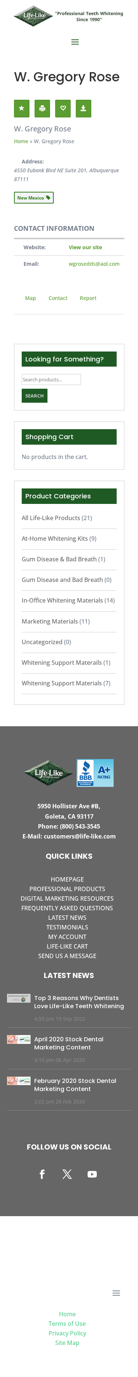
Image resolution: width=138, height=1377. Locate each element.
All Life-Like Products (51, 518)
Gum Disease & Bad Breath (59, 559)
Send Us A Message (67, 956)
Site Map (67, 1343)
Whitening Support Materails (62, 663)
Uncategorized (42, 642)
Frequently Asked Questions (67, 908)
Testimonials (67, 927)
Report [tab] (88, 297)
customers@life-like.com (80, 836)
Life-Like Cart (67, 946)
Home (21, 141)
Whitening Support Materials (62, 683)
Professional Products (67, 889)
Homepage (67, 879)
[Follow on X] (67, 1174)
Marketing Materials (50, 621)
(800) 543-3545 (80, 826)
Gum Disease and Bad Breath (62, 580)
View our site (85, 247)
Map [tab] (30, 297)
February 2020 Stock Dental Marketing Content (75, 1085)
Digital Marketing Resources (67, 898)
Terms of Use (67, 1324)
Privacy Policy (67, 1333)
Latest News (67, 918)
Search (34, 395)
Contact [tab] (58, 297)
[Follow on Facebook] (42, 1174)
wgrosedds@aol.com (94, 263)
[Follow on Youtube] (92, 1174)
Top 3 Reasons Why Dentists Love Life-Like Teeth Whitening (79, 1002)
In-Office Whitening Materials (62, 600)
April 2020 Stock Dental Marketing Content (68, 1043)
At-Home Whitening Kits (55, 538)
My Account (67, 937)
